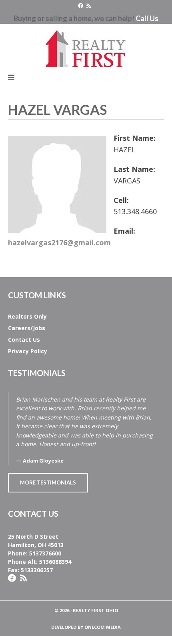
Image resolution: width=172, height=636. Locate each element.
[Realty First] (86, 47)
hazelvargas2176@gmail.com (59, 242)
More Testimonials (48, 482)
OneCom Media (102, 627)
